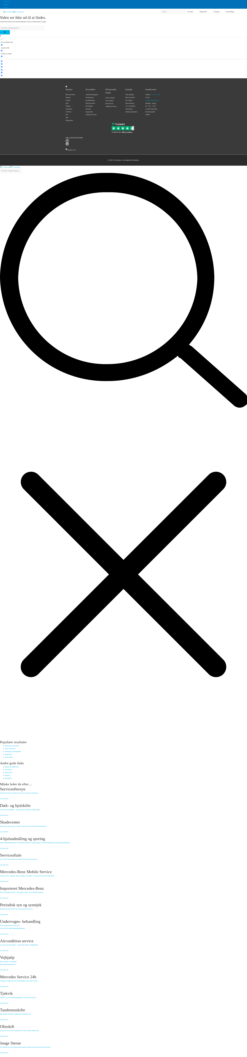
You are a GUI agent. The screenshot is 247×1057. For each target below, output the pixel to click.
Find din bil (8, 769)
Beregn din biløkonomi (12, 767)
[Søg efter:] (173, 12)
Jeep (67, 117)
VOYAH (68, 112)
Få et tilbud (128, 100)
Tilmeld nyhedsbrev (131, 112)
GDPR (147, 114)
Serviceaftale (109, 100)
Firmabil (88, 109)
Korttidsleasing (90, 100)
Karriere (5, 4)
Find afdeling (129, 94)
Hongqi (68, 106)
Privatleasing (89, 97)
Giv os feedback (130, 106)
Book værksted (110, 98)
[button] (241, 11)
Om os (5, 7)
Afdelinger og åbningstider (13, 751)
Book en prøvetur (10, 748)
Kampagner (8, 778)
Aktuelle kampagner (92, 94)
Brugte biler (69, 120)
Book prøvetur (129, 103)
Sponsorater (129, 109)
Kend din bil (109, 103)
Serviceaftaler (9, 757)
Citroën (68, 100)
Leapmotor (69, 109)
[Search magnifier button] (5, 32)
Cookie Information (151, 109)
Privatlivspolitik (150, 112)
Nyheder (7, 775)
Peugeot (68, 97)
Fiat (67, 114)
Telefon (152, 94)
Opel (67, 103)
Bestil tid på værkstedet (12, 746)
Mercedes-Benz (70, 94)
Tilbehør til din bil (91, 114)
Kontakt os (6, 1)
